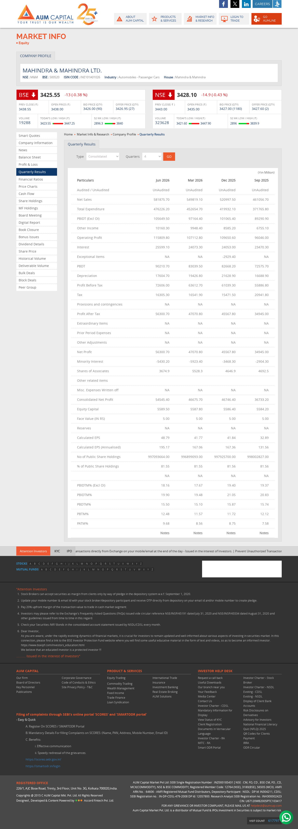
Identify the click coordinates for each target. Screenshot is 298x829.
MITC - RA (204, 743)
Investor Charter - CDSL (213, 705)
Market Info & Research (93, 134)
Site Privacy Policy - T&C (77, 687)
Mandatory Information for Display (215, 712)
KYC (57, 551)
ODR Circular (251, 747)
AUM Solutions (162, 696)
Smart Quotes (29, 135)
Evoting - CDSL (252, 692)
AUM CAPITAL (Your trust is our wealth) (45, 13)
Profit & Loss (28, 164)
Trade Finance (116, 697)
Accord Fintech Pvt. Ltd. (99, 800)
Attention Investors (33, 551)
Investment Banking (165, 687)
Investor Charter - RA (211, 738)
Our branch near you (211, 687)
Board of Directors (28, 682)
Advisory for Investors (257, 719)
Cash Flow (26, 193)
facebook (223, 4)
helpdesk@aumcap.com (266, 805)
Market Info (205, 18)
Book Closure (29, 229)
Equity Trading (116, 678)
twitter (234, 4)
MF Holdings (28, 208)
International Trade (164, 678)
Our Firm (22, 678)
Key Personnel (25, 687)
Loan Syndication (118, 702)
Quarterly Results (32, 172)
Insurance (158, 682)
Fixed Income (115, 693)
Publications (24, 692)
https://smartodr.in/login (43, 766)
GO (269, 18)
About (135, 18)
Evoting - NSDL (252, 696)
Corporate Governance (76, 678)
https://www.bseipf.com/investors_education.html (53, 645)
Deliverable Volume (34, 265)
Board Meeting (30, 215)
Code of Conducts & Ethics (79, 682)
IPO (69, 551)
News (23, 150)
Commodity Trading (119, 683)
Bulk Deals (27, 273)
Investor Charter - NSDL (258, 687)
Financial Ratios (31, 179)
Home (68, 134)
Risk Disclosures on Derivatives (255, 712)
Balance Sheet (30, 157)
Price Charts (28, 186)
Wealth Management (120, 688)
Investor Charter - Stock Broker (258, 680)
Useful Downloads (209, 682)
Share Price (27, 251)
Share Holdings (30, 201)
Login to (236, 18)
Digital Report (29, 222)
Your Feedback (207, 692)
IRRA (246, 743)
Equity (24, 43)
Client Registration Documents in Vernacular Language (214, 728)
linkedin (246, 4)
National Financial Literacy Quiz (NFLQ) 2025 (260, 726)
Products (168, 18)
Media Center (207, 696)
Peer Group (27, 287)
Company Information (36, 143)
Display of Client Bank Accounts (257, 703)
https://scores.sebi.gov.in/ (43, 759)
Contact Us (205, 701)
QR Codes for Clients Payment (256, 736)
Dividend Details (31, 244)
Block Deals (27, 280)
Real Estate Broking (165, 692)
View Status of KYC (210, 719)
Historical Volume (32, 258)
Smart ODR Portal (209, 747)
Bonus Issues (29, 237)
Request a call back (210, 678)
